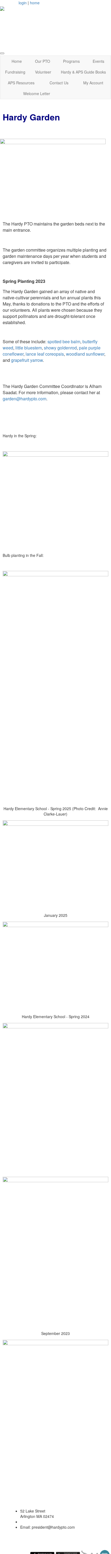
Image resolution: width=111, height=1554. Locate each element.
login (23, 2)
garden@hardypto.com (24, 399)
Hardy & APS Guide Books (83, 72)
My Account (93, 82)
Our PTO (42, 61)
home (35, 2)
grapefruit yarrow (27, 360)
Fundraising (15, 72)
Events (98, 61)
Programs (71, 61)
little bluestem (28, 348)
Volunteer (43, 72)
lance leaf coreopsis (45, 354)
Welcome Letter (36, 93)
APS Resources (21, 82)
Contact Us (59, 82)
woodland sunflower (85, 354)
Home (17, 61)
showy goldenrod (60, 348)
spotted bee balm (63, 341)
